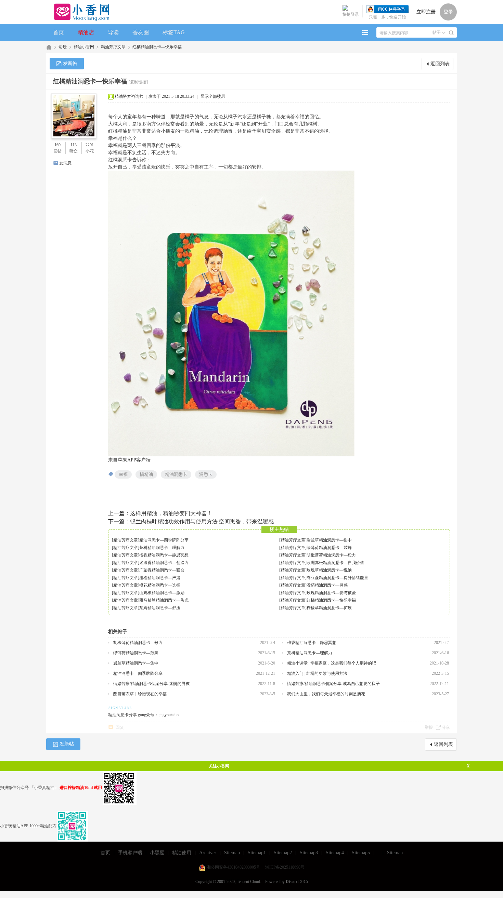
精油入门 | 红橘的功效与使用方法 (317, 673)
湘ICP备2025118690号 (285, 867)
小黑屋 (157, 852)
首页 (58, 32)
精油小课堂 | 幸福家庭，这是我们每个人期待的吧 (331, 663)
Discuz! (292, 881)
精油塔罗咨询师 (129, 96)
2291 (90, 145)
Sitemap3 (309, 852)
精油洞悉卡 (176, 474)
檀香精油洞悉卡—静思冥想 (164, 555)
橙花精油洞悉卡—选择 (159, 585)
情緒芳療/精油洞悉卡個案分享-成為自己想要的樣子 (333, 683)
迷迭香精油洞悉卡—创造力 (164, 562)
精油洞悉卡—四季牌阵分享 (164, 540)
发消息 (65, 163)
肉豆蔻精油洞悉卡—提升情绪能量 (337, 577)
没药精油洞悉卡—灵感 (327, 585)
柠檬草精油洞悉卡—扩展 (329, 607)
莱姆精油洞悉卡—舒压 (159, 607)
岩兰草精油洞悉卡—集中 (329, 540)
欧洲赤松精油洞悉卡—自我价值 (335, 562)
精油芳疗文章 (113, 46)
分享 (446, 727)
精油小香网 (84, 46)
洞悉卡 (205, 474)
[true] (451, 33)
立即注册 (426, 11)
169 (57, 145)
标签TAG (174, 32)
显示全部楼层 (213, 96)
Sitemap (232, 852)
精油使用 (181, 852)
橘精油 (146, 474)
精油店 (86, 32)
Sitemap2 (283, 852)
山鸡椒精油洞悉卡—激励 (161, 592)
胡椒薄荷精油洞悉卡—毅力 (331, 555)
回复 (120, 727)
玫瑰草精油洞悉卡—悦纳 (329, 570)
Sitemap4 (335, 852)
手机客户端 (130, 852)
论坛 (63, 46)
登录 (448, 11)
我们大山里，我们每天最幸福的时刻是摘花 (326, 694)
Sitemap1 (257, 852)
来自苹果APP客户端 (129, 460)
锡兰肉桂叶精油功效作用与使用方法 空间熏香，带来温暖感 (202, 521)
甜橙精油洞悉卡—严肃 (159, 577)
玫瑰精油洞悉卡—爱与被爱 (331, 592)
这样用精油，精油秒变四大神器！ (171, 513)
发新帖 (70, 63)
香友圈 (140, 32)
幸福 (123, 474)
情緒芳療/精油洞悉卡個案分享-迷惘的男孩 (151, 683)
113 (73, 145)
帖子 (437, 32)
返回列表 (440, 63)
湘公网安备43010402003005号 (233, 867)
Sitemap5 (361, 852)
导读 (113, 32)
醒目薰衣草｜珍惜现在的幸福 (140, 694)
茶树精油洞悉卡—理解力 (161, 547)
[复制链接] (138, 82)
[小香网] (79, 12)
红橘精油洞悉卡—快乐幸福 (157, 46)
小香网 (49, 47)
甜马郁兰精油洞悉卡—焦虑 (164, 600)
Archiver (207, 852)
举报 (429, 727)
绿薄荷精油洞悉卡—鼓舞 (329, 547)
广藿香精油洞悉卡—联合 (161, 570)
